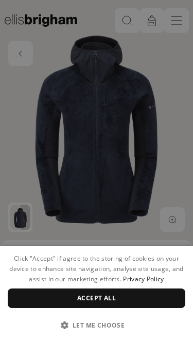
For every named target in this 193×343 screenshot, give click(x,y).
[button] (96, 325)
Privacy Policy (143, 279)
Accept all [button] (96, 298)
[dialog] (96, 294)
